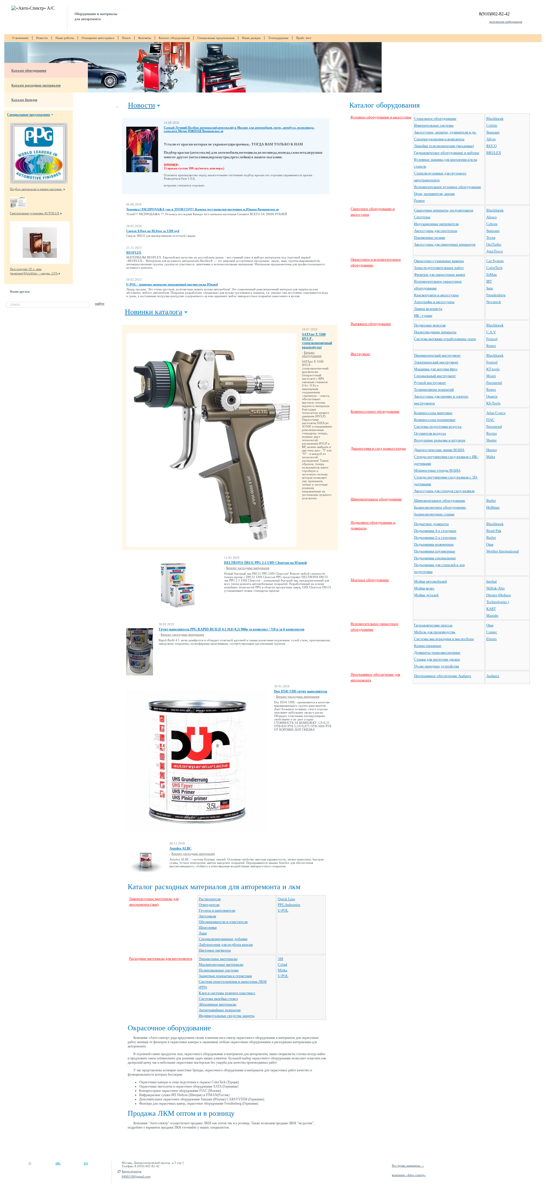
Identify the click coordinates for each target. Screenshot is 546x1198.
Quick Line (286, 899)
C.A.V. (491, 332)
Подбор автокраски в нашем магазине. (36, 189)
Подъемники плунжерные (434, 551)
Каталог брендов (24, 100)
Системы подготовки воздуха (438, 426)
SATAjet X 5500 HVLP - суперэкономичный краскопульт (317, 340)
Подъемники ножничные (434, 544)
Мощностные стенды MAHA (437, 470)
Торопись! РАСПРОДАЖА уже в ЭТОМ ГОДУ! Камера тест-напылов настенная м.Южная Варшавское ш (202, 209)
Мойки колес (424, 588)
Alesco (491, 217)
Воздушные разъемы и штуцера (439, 440)
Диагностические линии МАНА (439, 450)
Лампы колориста (428, 309)
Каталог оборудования (174, 38)
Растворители (210, 899)
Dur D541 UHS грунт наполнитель (300, 691)
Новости (42, 38)
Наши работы (64, 38)
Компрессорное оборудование (375, 411)
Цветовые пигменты (215, 950)
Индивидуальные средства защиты (227, 1016)
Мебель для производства (434, 632)
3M (280, 959)
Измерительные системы (434, 125)
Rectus (491, 433)
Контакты (144, 38)
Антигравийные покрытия (220, 1010)
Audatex (492, 676)
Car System (495, 261)
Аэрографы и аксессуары (434, 302)
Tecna (490, 237)
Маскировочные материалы (221, 964)
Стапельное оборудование (435, 118)
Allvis (491, 139)
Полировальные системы (219, 970)
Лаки (203, 933)
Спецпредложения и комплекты (439, 139)
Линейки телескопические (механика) (444, 146)
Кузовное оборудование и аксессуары (381, 117)
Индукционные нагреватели (436, 224)
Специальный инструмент (435, 376)
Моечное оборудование (370, 580)
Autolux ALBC (180, 848)
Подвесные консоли (430, 325)
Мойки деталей (426, 595)
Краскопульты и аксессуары (436, 295)
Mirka (282, 970)
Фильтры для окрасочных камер (439, 274)
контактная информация (505, 21)
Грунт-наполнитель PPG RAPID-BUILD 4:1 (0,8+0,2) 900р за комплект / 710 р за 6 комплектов (231, 629)
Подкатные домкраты (431, 524)
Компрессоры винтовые (433, 413)
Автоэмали (207, 916)
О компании (20, 38)
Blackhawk (495, 118)
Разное (419, 200)
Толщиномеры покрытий (434, 389)
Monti (491, 376)
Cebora (491, 224)
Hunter (491, 450)
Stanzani (493, 132)
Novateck (493, 302)
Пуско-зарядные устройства (436, 666)
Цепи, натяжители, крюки (434, 194)
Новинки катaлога (153, 312)
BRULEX (493, 153)
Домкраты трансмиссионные (437, 652)
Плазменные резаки (429, 237)
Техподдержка (278, 38)
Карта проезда (131, 1171)
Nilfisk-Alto (495, 588)
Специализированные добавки (223, 939)
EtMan (491, 274)
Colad (282, 964)
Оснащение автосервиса (98, 38)
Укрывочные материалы (218, 959)
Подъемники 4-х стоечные (435, 531)
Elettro (491, 639)
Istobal (491, 581)
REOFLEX (133, 252)
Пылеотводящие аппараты (435, 332)
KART (491, 609)
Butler (491, 500)
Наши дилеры (251, 38)
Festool (492, 339)
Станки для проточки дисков (437, 659)
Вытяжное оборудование (371, 324)
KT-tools (493, 369)
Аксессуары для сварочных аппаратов (444, 244)
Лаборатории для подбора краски (226, 944)
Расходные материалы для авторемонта (160, 958)
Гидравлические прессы (433, 625)
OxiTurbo (493, 244)
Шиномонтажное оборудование (376, 499)
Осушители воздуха (430, 433)
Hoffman (493, 507)
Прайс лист (303, 38)
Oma (489, 544)
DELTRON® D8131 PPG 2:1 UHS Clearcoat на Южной (265, 563)
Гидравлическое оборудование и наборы (446, 153)
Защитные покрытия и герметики (225, 976)
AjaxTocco (494, 251)
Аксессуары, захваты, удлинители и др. (445, 132)
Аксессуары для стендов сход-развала (444, 491)
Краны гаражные (427, 646)
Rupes (491, 346)
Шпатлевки (208, 927)
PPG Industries (289, 905)
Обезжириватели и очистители (223, 922)
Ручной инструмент (430, 383)
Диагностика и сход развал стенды (378, 448)
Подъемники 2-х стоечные (435, 537)
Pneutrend (494, 383)
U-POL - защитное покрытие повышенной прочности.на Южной (172, 284)
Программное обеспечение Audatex (442, 676)
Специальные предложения (215, 38)
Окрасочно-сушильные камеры (439, 261)
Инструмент (360, 354)
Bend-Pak (493, 531)
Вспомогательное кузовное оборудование (447, 187)
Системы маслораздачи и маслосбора (444, 639)
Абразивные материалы (217, 1004)
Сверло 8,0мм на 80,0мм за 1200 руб (152, 231)
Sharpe (491, 440)
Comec (491, 632)
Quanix (492, 396)
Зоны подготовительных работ (439, 268)
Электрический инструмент (436, 362)
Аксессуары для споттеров (435, 231)
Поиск (126, 38)
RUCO (491, 146)
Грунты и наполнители (217, 910)
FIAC (490, 420)
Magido (492, 615)
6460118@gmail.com (136, 1176)
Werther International (502, 551)
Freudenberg (496, 295)
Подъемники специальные (435, 558)
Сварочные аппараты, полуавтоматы (443, 210)
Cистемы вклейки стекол (218, 998)
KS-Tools (493, 403)
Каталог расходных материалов (36, 85)
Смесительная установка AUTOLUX (34, 213)
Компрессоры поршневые (435, 420)
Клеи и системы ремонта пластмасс (227, 993)
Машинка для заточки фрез (435, 369)
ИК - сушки (423, 315)
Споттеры (422, 217)
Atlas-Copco (496, 413)
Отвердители (209, 905)
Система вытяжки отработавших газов (445, 339)
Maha (490, 457)
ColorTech (494, 268)
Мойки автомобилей (430, 581)
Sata (489, 288)
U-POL (283, 910)
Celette (491, 125)
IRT (489, 281)
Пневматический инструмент (437, 355)
